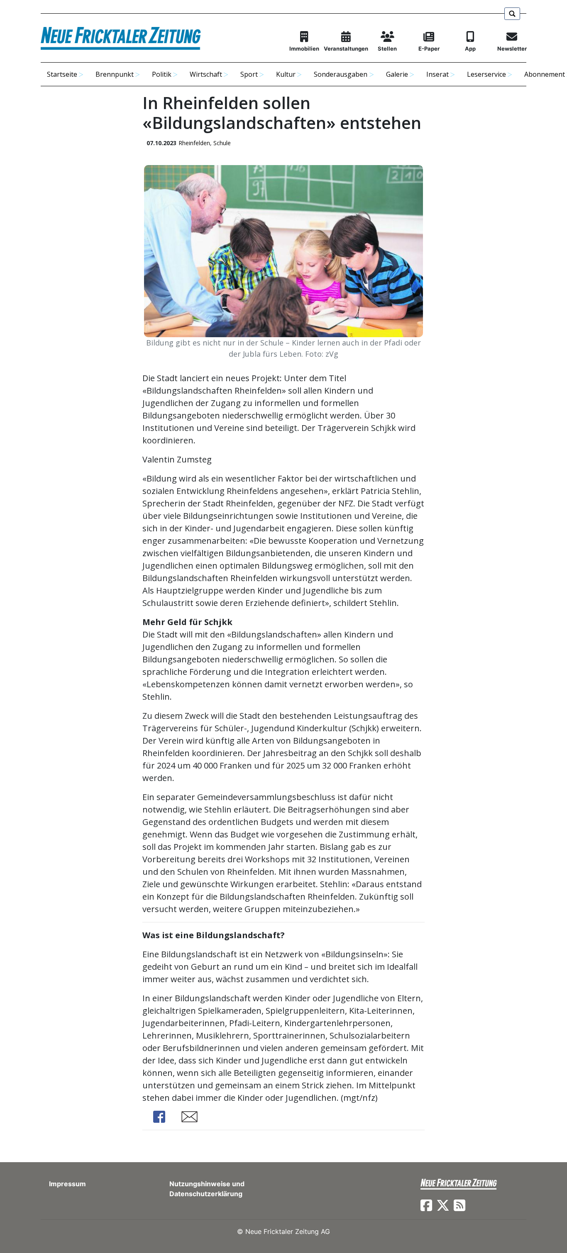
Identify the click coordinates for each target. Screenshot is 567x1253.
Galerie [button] (397, 74)
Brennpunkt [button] (114, 74)
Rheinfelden (194, 143)
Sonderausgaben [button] (340, 74)
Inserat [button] (437, 74)
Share (159, 1116)
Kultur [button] (286, 74)
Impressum (67, 1184)
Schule (222, 143)
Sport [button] (249, 74)
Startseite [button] (62, 74)
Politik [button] (161, 74)
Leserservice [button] (486, 74)
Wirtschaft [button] (206, 74)
